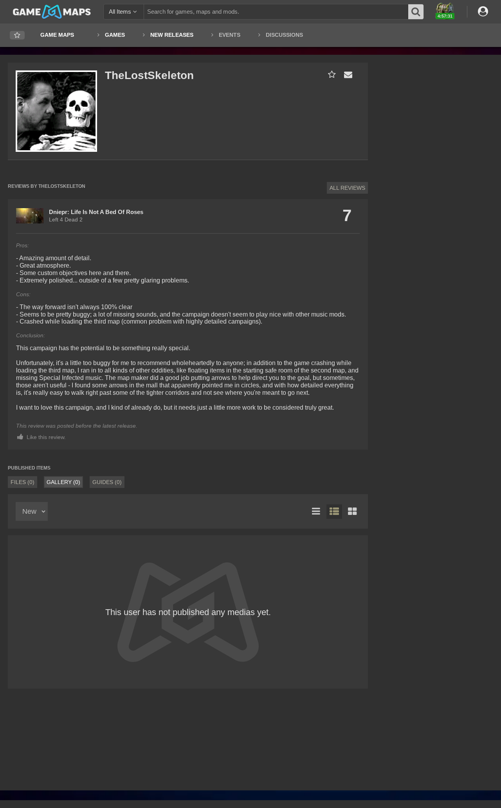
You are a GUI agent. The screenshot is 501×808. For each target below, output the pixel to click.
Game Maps (57, 35)
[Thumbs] (352, 511)
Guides (107, 482)
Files (22, 482)
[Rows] (334, 511)
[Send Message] (346, 74)
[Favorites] (17, 35)
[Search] (416, 12)
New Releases (171, 35)
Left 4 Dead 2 (66, 219)
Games (115, 35)
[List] (316, 511)
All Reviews (347, 188)
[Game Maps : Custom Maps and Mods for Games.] (52, 11)
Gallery (63, 482)
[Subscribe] (330, 74)
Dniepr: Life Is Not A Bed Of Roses (96, 212)
